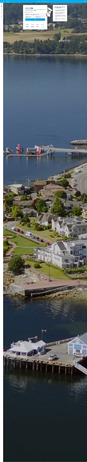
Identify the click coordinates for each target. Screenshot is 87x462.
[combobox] (29, 12)
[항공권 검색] (1, 4)
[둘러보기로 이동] (1, 10)
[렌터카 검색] (1, 8)
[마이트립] (1, 12)
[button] (2, 1)
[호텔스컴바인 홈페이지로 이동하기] (6, 1)
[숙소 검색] (1, 6)
